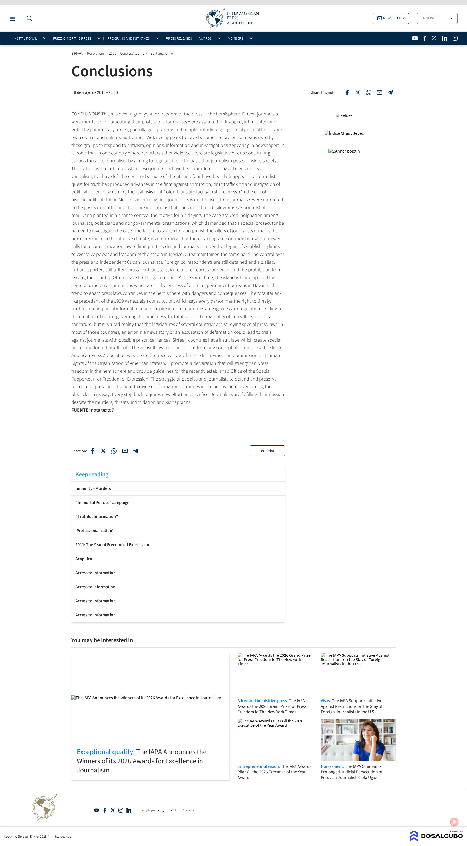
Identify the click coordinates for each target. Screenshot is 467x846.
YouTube (96, 810)
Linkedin (128, 810)
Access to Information (95, 573)
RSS (173, 810)
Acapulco (83, 559)
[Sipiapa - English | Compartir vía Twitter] (103, 450)
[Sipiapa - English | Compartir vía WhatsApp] (114, 450)
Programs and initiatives (128, 38)
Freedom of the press (72, 38)
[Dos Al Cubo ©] (436, 839)
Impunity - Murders (93, 488)
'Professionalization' (94, 531)
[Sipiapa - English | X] (434, 38)
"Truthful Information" (96, 517)
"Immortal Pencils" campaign (102, 502)
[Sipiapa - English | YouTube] (415, 38)
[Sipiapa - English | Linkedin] (444, 38)
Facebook (104, 810)
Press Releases (179, 38)
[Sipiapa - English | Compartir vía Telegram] (135, 450)
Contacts (188, 810)
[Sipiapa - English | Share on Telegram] (390, 92)
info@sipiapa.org (152, 810)
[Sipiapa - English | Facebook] (424, 38)
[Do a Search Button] (28, 18)
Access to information (95, 587)
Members (235, 38)
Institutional (25, 38)
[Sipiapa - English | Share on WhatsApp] (368, 92)
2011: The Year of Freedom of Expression (112, 545)
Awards (205, 38)
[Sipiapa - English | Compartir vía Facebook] (92, 450)
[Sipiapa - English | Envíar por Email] (379, 92)
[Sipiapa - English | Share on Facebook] (347, 92)
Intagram (120, 810)
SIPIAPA (77, 53)
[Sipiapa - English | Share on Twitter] (357, 92)
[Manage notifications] (454, 822)
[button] (391, 18)
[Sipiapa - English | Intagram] (455, 38)
